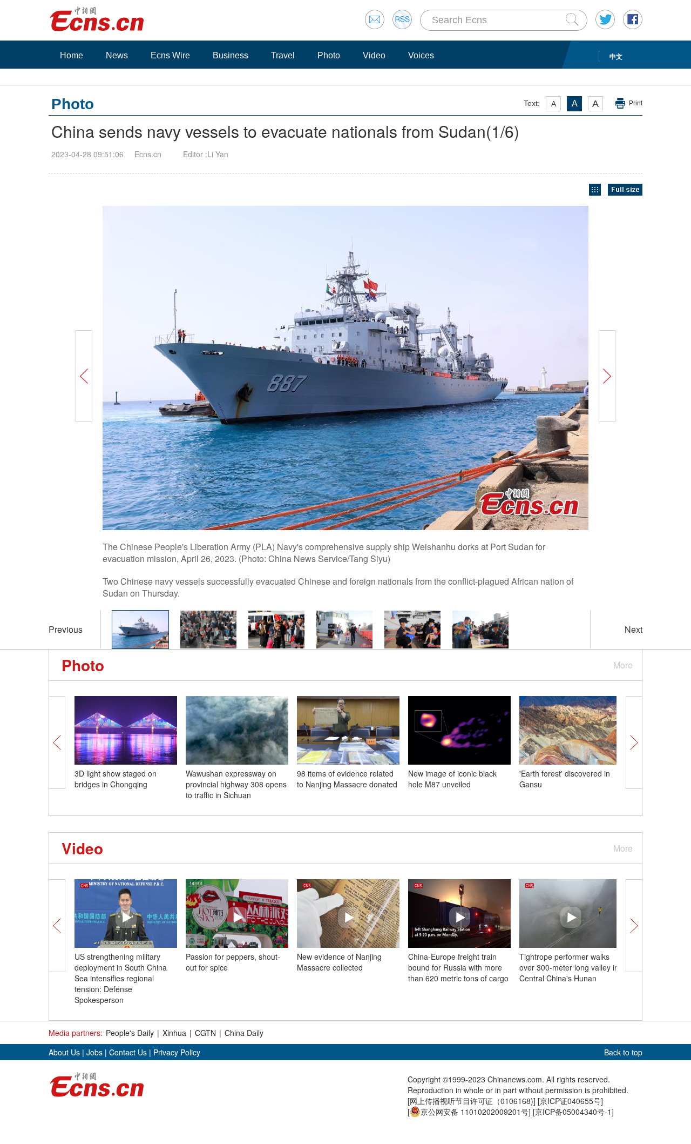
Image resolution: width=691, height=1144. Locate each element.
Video (374, 55)
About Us (64, 1052)
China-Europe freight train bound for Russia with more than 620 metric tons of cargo (458, 967)
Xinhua (174, 1032)
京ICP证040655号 (570, 1100)
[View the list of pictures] (595, 190)
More (623, 665)
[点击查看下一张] (480, 368)
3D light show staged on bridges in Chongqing (115, 779)
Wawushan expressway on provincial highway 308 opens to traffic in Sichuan (236, 784)
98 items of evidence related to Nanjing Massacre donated (347, 779)
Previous (66, 629)
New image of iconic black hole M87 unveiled (452, 779)
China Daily (244, 1032)
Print (635, 103)
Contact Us (128, 1052)
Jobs (94, 1052)
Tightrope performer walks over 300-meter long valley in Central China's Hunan (569, 967)
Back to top (623, 1052)
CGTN (205, 1032)
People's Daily (130, 1032)
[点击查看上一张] (211, 368)
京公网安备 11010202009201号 (475, 1111)
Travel (283, 55)
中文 (615, 56)
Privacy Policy (176, 1052)
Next (633, 629)
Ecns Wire (170, 55)
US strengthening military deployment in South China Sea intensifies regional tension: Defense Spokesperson (120, 978)
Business (230, 55)
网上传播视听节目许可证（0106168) (471, 1100)
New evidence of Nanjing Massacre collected (339, 962)
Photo (328, 55)
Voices (421, 55)
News (117, 55)
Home (71, 55)
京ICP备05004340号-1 (573, 1111)
